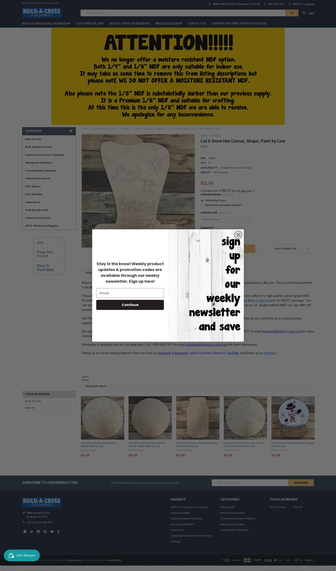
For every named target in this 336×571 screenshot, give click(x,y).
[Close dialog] (238, 235)
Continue (130, 304)
